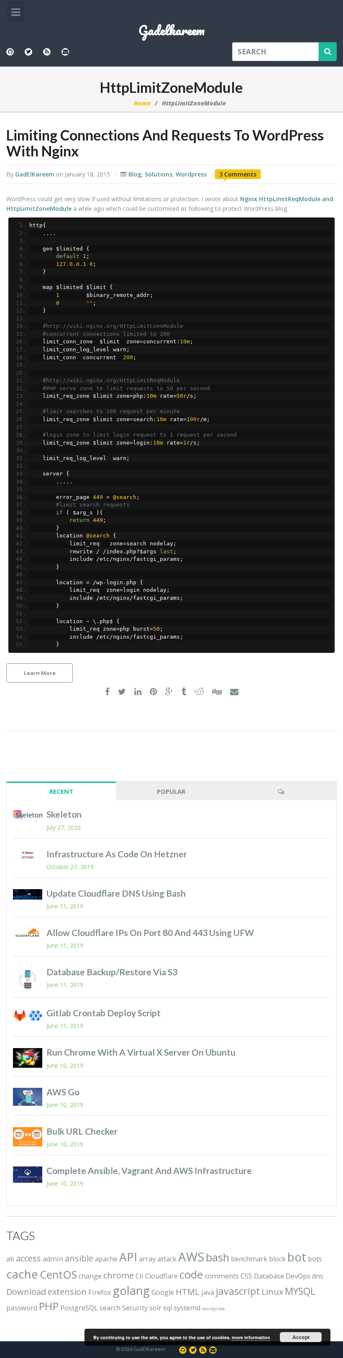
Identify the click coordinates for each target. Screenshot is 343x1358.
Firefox (99, 1292)
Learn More (40, 673)
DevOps (298, 1276)
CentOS (58, 1274)
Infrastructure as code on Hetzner (116, 854)
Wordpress (191, 174)
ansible (79, 1258)
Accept (301, 1337)
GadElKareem (34, 174)
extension (67, 1291)
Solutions (158, 174)
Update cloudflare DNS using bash (116, 893)
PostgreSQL (79, 1307)
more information (251, 1337)
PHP (49, 1306)
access (28, 1258)
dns (317, 1276)
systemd (187, 1307)
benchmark (249, 1258)
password (21, 1307)
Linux (272, 1291)
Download (26, 1291)
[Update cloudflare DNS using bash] (27, 894)
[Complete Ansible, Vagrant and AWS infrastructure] (27, 1174)
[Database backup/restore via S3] (27, 979)
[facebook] (107, 692)
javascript (238, 1291)
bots (315, 1258)
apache (106, 1258)
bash (217, 1257)
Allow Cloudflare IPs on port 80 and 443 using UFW (150, 932)
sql (167, 1307)
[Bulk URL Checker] (27, 1137)
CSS (246, 1276)
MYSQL (300, 1291)
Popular (171, 791)
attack (167, 1258)
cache (22, 1274)
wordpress (213, 1309)
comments (222, 1276)
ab (10, 1258)
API (128, 1257)
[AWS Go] (27, 1097)
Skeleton (64, 814)
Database (269, 1276)
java (207, 1292)
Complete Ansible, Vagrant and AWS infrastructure (149, 1170)
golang (131, 1290)
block (277, 1258)
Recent (61, 791)
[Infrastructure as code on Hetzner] (27, 855)
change (90, 1276)
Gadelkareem (171, 30)
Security (135, 1307)
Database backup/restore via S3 (111, 972)
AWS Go (62, 1092)
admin (53, 1258)
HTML (188, 1291)
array (147, 1258)
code (191, 1274)
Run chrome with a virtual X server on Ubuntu (140, 1052)
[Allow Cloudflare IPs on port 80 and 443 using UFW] (27, 932)
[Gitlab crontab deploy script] (27, 1015)
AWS (191, 1256)
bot (296, 1257)
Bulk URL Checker (82, 1131)
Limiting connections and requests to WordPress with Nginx (165, 143)
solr (155, 1307)
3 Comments (237, 174)
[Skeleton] (27, 814)
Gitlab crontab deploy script (103, 1013)
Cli (139, 1276)
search (110, 1307)
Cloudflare (161, 1276)
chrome (118, 1275)
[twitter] (122, 692)
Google (162, 1292)
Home (142, 103)
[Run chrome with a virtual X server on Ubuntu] (27, 1058)
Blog (134, 174)
